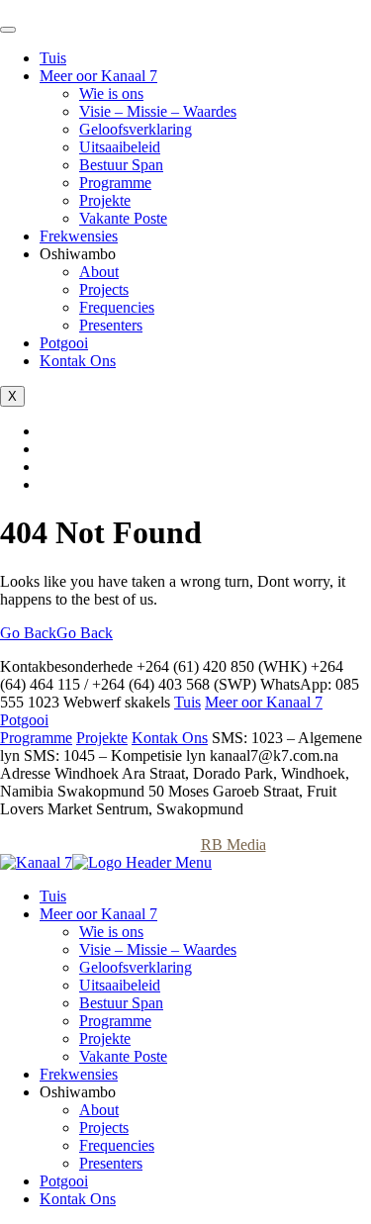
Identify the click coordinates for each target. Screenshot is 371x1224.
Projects (104, 289)
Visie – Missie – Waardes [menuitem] (157, 949)
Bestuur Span (121, 164)
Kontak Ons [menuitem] (78, 1198)
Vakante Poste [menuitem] (123, 1056)
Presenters (110, 325)
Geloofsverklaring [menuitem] (135, 967)
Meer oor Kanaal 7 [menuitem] (98, 913)
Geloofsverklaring (135, 129)
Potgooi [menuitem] (64, 1181)
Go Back (56, 632)
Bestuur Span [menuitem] (121, 1002)
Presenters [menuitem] (110, 1163)
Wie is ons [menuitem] (111, 931)
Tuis (53, 57)
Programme (115, 182)
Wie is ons (111, 93)
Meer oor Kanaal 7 (98, 75)
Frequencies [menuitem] (116, 1145)
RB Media (233, 844)
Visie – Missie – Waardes (157, 111)
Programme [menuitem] (115, 1020)
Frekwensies (79, 236)
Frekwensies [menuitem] (79, 1074)
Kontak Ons (78, 360)
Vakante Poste (123, 218)
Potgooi (64, 342)
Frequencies (116, 307)
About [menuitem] (99, 1109)
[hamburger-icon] (8, 30)
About (99, 271)
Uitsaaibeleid (119, 147)
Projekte (105, 200)
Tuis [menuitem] (53, 896)
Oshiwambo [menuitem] (78, 1091)
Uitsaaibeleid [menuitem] (119, 985)
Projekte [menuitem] (105, 1038)
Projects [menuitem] (104, 1127)
